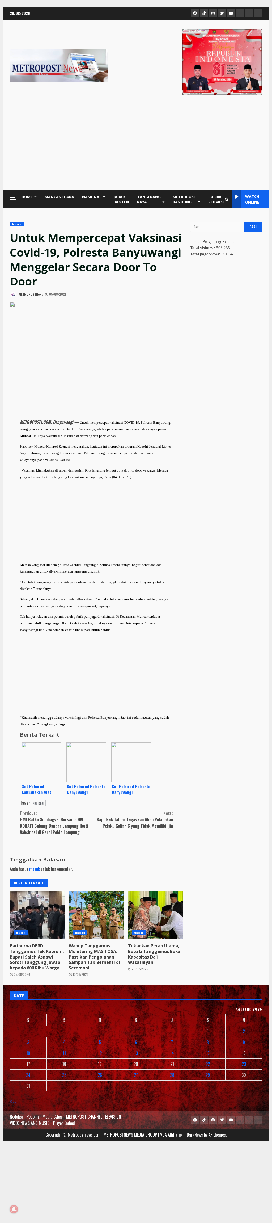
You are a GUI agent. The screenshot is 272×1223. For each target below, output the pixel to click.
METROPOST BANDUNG (184, 199)
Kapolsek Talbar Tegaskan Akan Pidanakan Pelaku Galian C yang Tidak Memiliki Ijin (135, 819)
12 (100, 1053)
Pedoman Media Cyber (44, 1116)
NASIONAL (91, 196)
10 (28, 1053)
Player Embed (64, 1123)
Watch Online (252, 199)
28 (172, 1075)
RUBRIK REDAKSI (216, 199)
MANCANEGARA (59, 196)
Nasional (16, 224)
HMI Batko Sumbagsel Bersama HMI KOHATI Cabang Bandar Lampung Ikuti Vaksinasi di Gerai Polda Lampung (54, 822)
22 (208, 1064)
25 (64, 1075)
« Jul (14, 1101)
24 (28, 1075)
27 (136, 1075)
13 (136, 1053)
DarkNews (195, 1135)
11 (64, 1053)
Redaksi (16, 1116)
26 (100, 1075)
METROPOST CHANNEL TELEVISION (93, 1116)
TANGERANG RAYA (149, 199)
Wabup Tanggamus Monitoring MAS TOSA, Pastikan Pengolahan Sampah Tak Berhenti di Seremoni (96, 915)
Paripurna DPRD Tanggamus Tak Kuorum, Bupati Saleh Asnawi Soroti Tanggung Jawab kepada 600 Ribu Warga (37, 915)
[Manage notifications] (14, 1209)
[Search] (226, 199)
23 (244, 1064)
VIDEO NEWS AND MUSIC (29, 1123)
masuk (34, 869)
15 (208, 1053)
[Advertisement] (136, 144)
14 (172, 1053)
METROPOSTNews (30, 294)
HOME (27, 196)
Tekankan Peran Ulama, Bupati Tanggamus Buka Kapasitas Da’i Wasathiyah (155, 915)
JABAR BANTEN (121, 199)
